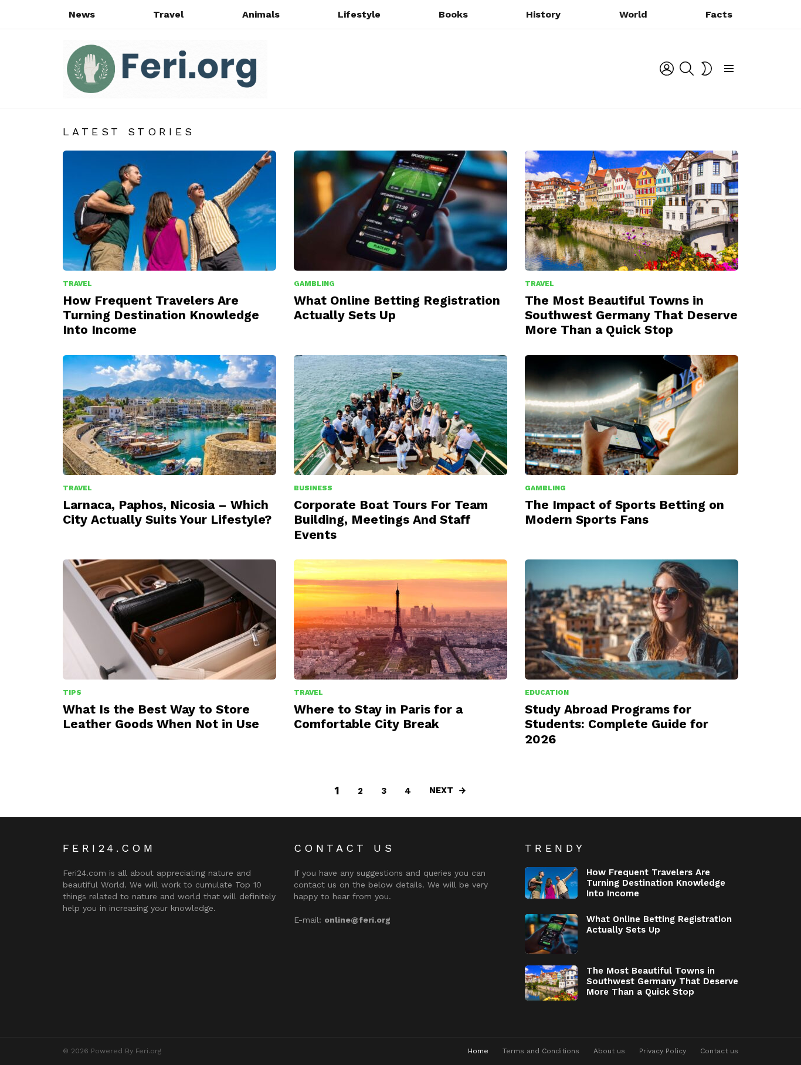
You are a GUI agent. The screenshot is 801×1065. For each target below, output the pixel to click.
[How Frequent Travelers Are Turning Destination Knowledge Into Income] (169, 211)
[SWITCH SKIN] (707, 68)
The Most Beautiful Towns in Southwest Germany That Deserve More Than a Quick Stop (631, 315)
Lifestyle (359, 14)
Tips (72, 692)
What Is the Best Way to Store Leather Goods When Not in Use (161, 716)
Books (453, 14)
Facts (718, 14)
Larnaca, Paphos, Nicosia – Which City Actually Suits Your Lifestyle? (167, 512)
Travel (168, 14)
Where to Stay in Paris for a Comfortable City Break (378, 716)
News (82, 14)
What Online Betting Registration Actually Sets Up (659, 924)
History (543, 14)
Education (547, 692)
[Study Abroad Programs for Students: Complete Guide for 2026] (631, 619)
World (633, 14)
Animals (261, 14)
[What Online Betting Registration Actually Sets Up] (400, 211)
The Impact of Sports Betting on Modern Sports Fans (624, 512)
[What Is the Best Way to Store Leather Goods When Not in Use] (169, 619)
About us (609, 1051)
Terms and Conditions (541, 1051)
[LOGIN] (667, 68)
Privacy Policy (662, 1051)
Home (478, 1051)
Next (441, 790)
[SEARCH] (687, 68)
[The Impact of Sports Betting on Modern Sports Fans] (631, 415)
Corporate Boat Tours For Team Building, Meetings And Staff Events (391, 519)
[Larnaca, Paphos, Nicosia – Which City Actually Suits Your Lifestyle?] (169, 415)
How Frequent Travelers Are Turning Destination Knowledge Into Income (161, 315)
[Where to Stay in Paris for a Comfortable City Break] (400, 619)
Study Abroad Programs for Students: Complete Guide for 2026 (616, 724)
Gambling (314, 283)
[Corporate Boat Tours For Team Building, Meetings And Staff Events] (400, 415)
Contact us (719, 1051)
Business (313, 488)
